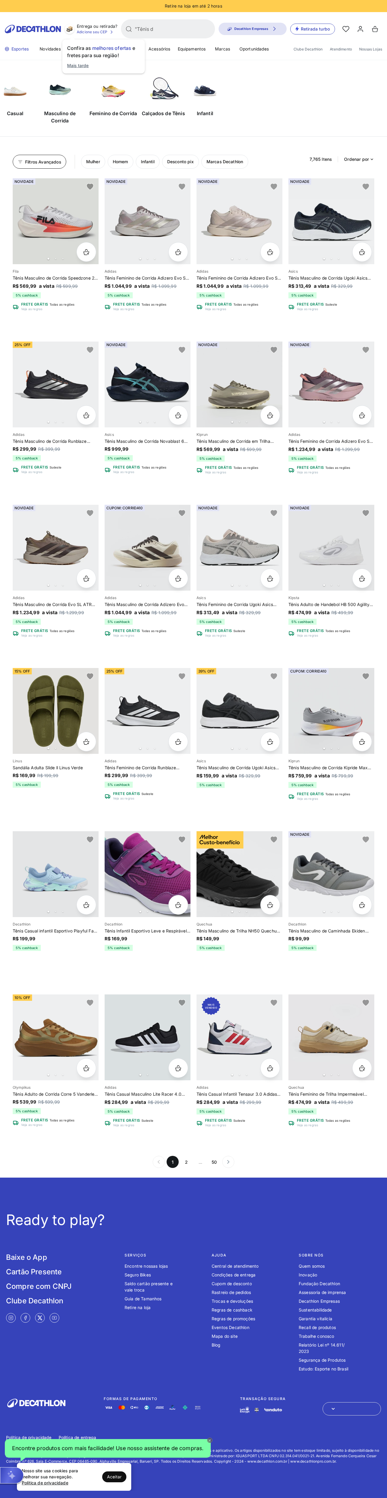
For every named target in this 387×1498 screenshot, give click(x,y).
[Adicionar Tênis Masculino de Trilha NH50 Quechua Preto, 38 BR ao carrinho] (270, 905)
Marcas (222, 48)
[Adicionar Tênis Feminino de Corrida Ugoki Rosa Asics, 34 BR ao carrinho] (270, 578)
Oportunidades (254, 48)
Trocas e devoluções (232, 1301)
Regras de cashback (232, 1309)
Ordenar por (356, 159)
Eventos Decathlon (230, 1327)
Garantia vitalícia (315, 1318)
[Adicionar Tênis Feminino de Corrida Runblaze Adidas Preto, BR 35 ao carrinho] (178, 741)
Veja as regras (31, 309)
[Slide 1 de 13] (56, 221)
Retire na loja (138, 1307)
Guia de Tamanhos (143, 1298)
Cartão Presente (34, 1271)
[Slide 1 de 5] (147, 711)
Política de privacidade (28, 1437)
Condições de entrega (233, 1274)
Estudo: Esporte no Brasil (323, 1368)
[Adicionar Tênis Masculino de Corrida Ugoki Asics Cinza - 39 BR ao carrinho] (270, 741)
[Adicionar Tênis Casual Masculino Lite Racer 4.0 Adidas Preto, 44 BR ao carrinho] (178, 1068)
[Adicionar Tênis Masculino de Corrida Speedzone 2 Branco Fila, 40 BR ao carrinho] (86, 252)
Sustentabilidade (315, 1309)
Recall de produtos (317, 1327)
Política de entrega (77, 1437)
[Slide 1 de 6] (331, 874)
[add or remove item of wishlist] (90, 186)
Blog (216, 1344)
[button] (108, 1449)
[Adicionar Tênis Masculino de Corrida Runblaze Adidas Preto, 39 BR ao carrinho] (86, 415)
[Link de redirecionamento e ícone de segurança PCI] (256, 1410)
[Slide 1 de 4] (147, 384)
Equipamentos (192, 48)
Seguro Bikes (138, 1274)
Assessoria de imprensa (322, 1292)
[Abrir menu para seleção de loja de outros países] (352, 1408)
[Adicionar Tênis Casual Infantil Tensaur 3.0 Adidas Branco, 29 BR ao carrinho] (270, 1068)
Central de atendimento (235, 1266)
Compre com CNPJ (39, 1286)
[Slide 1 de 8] (147, 221)
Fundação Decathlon (319, 1283)
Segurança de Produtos (322, 1360)
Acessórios (159, 48)
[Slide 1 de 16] (56, 384)
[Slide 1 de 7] (331, 221)
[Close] (210, 1440)
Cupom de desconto (232, 1283)
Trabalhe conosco (316, 1336)
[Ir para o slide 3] (63, 258)
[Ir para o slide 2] (55, 258)
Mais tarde (78, 65)
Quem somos (312, 1266)
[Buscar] (128, 29)
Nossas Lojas (370, 49)
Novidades (50, 48)
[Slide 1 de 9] (331, 384)
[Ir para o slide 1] (48, 258)
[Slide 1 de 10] (331, 711)
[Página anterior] (159, 1162)
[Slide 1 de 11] (239, 384)
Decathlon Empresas (319, 1301)
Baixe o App (26, 1257)
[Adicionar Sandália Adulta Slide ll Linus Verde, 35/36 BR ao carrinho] (86, 741)
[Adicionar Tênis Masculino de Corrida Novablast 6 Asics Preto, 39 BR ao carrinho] (178, 415)
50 (214, 1162)
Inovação (308, 1274)
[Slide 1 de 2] (147, 1037)
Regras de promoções (233, 1318)
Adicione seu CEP (92, 32)
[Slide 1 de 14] (239, 221)
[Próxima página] (228, 1162)
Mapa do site (225, 1336)
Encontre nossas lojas (146, 1266)
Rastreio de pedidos (231, 1292)
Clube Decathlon (308, 49)
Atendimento (341, 49)
